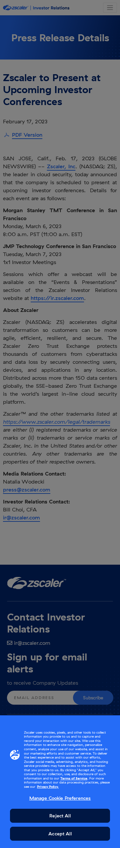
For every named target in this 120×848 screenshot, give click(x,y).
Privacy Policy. (48, 786)
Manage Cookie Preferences (60, 798)
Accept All (59, 834)
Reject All (59, 816)
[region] (60, 781)
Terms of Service (73, 778)
